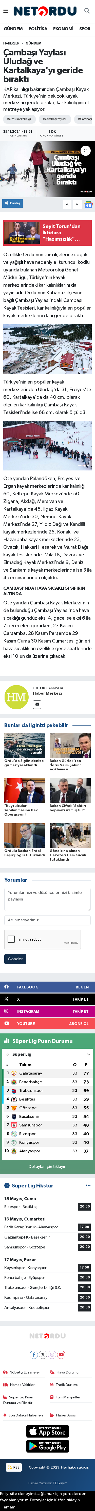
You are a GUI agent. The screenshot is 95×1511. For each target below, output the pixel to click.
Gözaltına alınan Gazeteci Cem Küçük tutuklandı (68, 855)
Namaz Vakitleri (22, 1385)
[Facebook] (34, 1355)
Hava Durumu (68, 1372)
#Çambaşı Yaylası (54, 119)
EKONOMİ (63, 29)
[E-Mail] (37, 704)
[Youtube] (61, 1355)
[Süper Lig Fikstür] (88, 1186)
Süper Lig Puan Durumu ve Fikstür (18, 1400)
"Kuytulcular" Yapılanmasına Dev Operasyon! (21, 810)
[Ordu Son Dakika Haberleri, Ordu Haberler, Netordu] (45, 11)
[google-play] (47, 1447)
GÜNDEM (13, 29)
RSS (16, 1467)
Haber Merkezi (47, 693)
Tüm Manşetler (68, 1397)
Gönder (15, 959)
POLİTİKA (38, 29)
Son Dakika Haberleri (26, 1415)
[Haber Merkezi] (16, 697)
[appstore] (47, 1432)
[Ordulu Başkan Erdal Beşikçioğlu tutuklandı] (24, 835)
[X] (43, 1355)
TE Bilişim (60, 1483)
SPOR (84, 29)
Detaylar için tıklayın (47, 1167)
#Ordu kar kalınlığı (19, 119)
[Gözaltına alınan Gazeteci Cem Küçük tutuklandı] (70, 835)
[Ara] (87, 11)
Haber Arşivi (66, 1415)
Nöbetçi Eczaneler (25, 1372)
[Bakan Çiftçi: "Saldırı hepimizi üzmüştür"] (70, 790)
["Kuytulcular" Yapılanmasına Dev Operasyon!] (24, 790)
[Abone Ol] (88, 204)
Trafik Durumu (67, 1385)
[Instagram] (52, 1355)
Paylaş (15, 203)
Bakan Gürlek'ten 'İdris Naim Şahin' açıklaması (65, 765)
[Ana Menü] (5, 11)
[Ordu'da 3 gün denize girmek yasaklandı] (24, 745)
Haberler (11, 43)
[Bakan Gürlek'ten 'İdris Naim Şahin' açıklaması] (70, 745)
